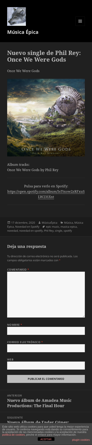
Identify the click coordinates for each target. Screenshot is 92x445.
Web (10, 359)
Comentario (18, 269)
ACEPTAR (46, 439)
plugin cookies (81, 439)
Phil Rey (49, 231)
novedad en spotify (31, 231)
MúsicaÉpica (49, 223)
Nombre (14, 325)
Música (68, 223)
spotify (68, 231)
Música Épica (22, 31)
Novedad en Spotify (27, 227)
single (58, 231)
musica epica (69, 227)
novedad (12, 231)
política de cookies (13, 434)
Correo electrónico (25, 342)
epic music (52, 227)
